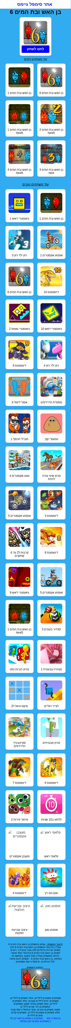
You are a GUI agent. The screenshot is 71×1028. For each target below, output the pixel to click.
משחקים (38, 1018)
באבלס (24, 1021)
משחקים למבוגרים (39, 1021)
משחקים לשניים (23, 1018)
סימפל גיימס (53, 1018)
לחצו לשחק (35, 49)
